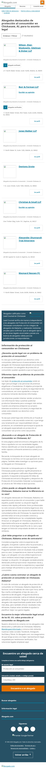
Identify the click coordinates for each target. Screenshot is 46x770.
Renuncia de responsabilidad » (20, 748)
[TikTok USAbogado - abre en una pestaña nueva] (26, 729)
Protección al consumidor (30, 11)
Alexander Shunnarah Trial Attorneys (30, 239)
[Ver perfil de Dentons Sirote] (9, 171)
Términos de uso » (30, 746)
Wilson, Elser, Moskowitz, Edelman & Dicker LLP (30, 47)
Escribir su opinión (27, 92)
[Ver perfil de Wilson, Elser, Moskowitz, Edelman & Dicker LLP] (9, 49)
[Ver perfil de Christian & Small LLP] (9, 207)
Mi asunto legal (7, 665)
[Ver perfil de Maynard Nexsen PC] (9, 278)
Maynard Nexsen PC (29, 273)
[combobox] (23, 669)
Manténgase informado (11, 629)
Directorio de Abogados (10, 11)
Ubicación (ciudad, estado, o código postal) (17, 676)
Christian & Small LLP (30, 202)
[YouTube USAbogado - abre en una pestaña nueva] (32, 729)
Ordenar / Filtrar (10, 36)
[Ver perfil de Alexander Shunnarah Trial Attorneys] (9, 242)
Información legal (9, 708)
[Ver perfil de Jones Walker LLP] (9, 136)
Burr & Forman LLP (29, 87)
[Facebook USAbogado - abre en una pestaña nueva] (13, 729)
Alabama (7, 13)
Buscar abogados (9, 700)
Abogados (9, 6)
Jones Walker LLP (28, 130)
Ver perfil (37, 77)
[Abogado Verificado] (36, 314)
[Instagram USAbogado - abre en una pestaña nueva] (19, 729)
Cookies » (32, 748)
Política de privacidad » (17, 746)
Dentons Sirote (27, 166)
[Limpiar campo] (42, 669)
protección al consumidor (22, 381)
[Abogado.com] (9, 2)
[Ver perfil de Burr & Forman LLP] (9, 92)
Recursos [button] (22, 6)
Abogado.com (7, 716)
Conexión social (38, 6)
